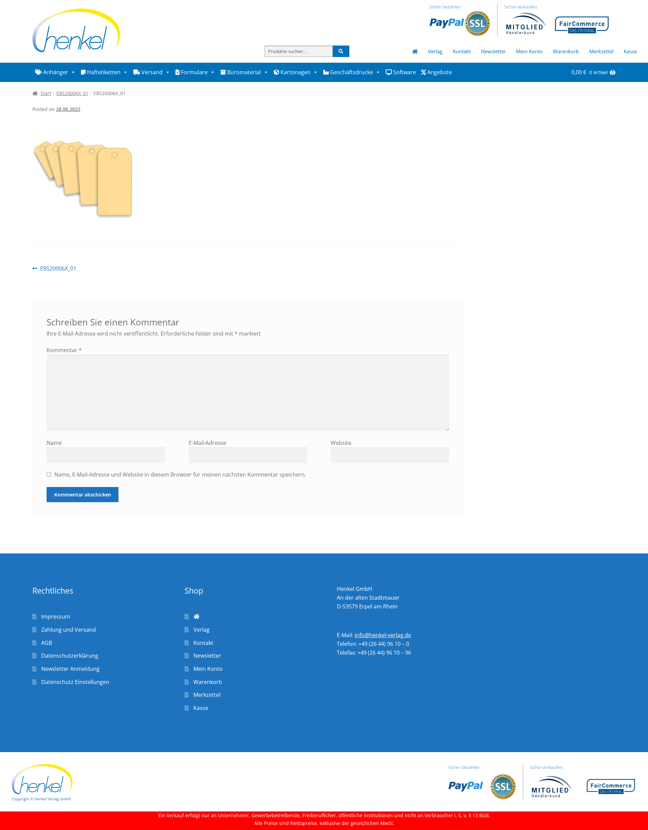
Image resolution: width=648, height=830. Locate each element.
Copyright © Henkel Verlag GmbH (41, 798)
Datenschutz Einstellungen (75, 682)
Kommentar (64, 350)
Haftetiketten (103, 72)
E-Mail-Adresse (207, 443)
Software (404, 72)
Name (54, 443)
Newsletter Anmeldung (70, 668)
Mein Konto (529, 51)
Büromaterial (243, 72)
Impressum (55, 616)
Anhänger (55, 72)
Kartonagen (294, 72)
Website (341, 443)
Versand (151, 72)
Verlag (435, 51)
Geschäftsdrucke (351, 72)
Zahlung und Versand (68, 629)
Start (45, 93)
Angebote (439, 72)
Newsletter (493, 51)
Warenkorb (566, 51)
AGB (46, 643)
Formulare (194, 72)
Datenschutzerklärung (69, 655)
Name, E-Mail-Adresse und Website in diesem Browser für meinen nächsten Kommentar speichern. (180, 474)
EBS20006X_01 (72, 93)
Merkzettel (601, 51)
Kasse (630, 51)
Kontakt (462, 51)
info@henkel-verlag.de (383, 635)
